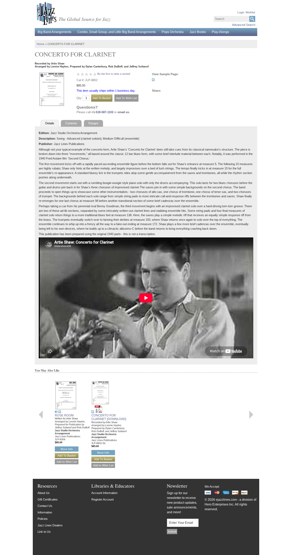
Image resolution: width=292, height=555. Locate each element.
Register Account (102, 499)
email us (123, 112)
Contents (71, 123)
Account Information (104, 493)
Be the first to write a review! (113, 73)
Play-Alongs (220, 32)
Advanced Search (243, 24)
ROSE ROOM (64, 415)
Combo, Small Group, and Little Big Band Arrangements (116, 32)
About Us (44, 493)
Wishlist (250, 12)
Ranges (93, 123)
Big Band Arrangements (54, 32)
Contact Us (45, 505)
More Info (67, 449)
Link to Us (44, 531)
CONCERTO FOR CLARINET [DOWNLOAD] (108, 417)
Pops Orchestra (173, 32)
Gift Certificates (48, 499)
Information (45, 512)
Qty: (79, 97)
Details (49, 123)
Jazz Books (198, 32)
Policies (43, 518)
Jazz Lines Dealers (50, 525)
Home (40, 44)
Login (240, 12)
